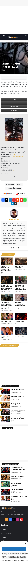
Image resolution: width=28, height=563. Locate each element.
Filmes (4, 529)
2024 (13, 154)
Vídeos (4, 541)
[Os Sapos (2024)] (7, 316)
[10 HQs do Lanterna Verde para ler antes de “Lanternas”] (5, 484)
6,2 (13, 170)
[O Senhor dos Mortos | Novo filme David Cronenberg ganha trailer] (7, 280)
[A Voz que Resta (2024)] (21, 316)
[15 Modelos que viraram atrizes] (5, 398)
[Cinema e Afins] (14, 37)
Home (3, 44)
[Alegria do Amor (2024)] (7, 331)
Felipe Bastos (14, 219)
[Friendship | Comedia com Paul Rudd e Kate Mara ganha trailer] (21, 297)
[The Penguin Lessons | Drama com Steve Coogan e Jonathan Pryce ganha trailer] (7, 297)
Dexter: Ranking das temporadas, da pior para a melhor (19, 469)
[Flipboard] (20, 194)
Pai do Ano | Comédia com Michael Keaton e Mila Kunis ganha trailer (6, 269)
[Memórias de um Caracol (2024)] (21, 261)
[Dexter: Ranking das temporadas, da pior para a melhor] (5, 470)
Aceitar (14, 549)
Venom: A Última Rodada (14, 188)
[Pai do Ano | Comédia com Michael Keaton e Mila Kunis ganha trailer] (7, 261)
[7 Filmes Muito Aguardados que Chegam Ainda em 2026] (5, 419)
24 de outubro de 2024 (17, 156)
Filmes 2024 (10, 185)
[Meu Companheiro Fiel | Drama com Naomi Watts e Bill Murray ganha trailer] (21, 280)
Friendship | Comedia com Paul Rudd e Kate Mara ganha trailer (20, 305)
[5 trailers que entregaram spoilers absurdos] (5, 412)
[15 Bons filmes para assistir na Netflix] (5, 391)
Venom (20, 185)
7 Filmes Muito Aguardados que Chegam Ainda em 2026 (19, 418)
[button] (25, 543)
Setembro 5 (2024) (20, 336)
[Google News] (7, 193)
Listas (4, 537)
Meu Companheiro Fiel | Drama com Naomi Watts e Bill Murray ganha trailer (20, 287)
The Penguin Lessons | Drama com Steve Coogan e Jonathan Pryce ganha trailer (7, 305)
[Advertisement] (14, 20)
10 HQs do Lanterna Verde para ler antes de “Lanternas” (18, 483)
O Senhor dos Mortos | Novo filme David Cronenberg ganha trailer (6, 287)
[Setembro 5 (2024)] (21, 331)
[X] (13, 248)
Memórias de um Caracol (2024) (19, 267)
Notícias (8, 44)
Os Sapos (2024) (6, 321)
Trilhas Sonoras (7, 533)
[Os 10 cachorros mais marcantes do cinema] (5, 405)
